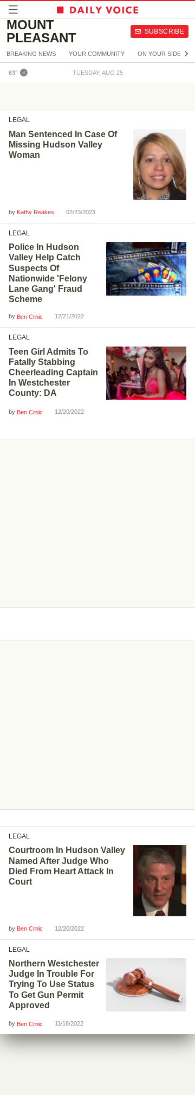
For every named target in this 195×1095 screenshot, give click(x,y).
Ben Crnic (30, 316)
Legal (19, 120)
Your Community (97, 53)
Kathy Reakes (35, 212)
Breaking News (31, 53)
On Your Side (159, 53)
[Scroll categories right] (186, 54)
